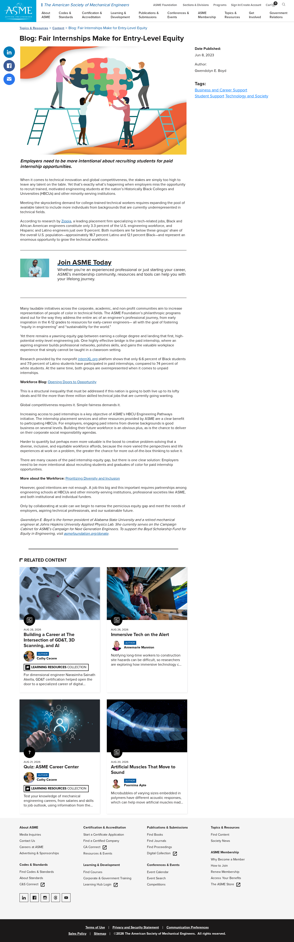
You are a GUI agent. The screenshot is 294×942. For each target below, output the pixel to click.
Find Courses (92, 872)
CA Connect (91, 847)
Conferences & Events (163, 865)
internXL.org (88, 359)
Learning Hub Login (97, 884)
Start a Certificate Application (103, 835)
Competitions (156, 884)
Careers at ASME (31, 847)
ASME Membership (225, 852)
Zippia (66, 221)
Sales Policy (77, 933)
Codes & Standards (34, 865)
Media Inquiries (30, 835)
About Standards (31, 878)
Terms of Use (95, 927)
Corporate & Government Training (107, 878)
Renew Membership (225, 872)
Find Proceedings (159, 847)
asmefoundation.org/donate (86, 533)
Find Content (220, 835)
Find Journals (156, 841)
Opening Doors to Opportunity (72, 382)
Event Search (156, 878)
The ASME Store (222, 884)
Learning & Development (101, 865)
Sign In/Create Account (246, 5)
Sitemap (100, 933)
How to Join (219, 866)
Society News (220, 841)
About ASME (29, 827)
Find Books (155, 835)
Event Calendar (158, 872)
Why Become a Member (228, 859)
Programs (219, 5)
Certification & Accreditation (104, 827)
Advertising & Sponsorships (39, 853)
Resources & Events (97, 853)
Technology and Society (246, 96)
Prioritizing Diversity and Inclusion (92, 478)
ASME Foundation (165, 5)
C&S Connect (29, 884)
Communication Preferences (188, 927)
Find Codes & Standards (37, 872)
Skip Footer (9, 820)
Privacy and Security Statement (136, 927)
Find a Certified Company (101, 841)
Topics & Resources (34, 28)
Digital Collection (159, 853)
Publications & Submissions (167, 827)
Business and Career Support (221, 90)
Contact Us (27, 841)
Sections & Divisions (196, 5)
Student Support (209, 96)
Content (58, 28)
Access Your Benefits (226, 878)
